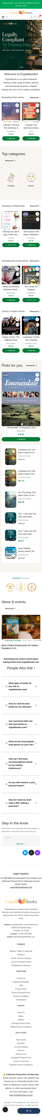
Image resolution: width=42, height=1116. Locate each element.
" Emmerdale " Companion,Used (21, 428)
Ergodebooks (11, 131)
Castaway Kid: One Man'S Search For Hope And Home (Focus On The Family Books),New (26, 472)
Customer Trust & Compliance (21, 1065)
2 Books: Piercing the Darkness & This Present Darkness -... (11, 126)
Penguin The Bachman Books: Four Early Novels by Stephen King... (31, 126)
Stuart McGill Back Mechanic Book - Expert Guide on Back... (11, 288)
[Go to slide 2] (22, 67)
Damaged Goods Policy (21, 1023)
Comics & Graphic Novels (21, 962)
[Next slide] (38, 121)
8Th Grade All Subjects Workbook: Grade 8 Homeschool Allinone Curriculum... (31, 288)
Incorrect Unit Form (21, 1061)
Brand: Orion (21, 431)
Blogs (21, 1016)
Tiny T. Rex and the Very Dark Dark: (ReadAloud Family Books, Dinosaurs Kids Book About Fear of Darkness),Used (27, 515)
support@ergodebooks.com (21, 887)
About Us (21, 1012)
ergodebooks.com (23, 1102)
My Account (21, 1040)
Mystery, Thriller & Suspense (21, 951)
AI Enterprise (21, 1000)
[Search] (6, 17)
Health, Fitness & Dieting (21, 958)
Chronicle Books (23, 520)
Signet (31, 131)
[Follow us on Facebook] (25, 852)
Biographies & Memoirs (21, 965)
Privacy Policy (21, 989)
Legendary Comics (31, 343)
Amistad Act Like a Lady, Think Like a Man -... (11, 233)
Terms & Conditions (21, 996)
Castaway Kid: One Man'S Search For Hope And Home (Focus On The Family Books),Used (27, 451)
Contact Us (21, 978)
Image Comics (11, 343)
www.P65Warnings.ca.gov (20, 1095)
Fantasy (11, 186)
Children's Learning (13, 640)
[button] (8, 122)
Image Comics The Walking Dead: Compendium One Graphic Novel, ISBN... (10, 338)
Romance (21, 955)
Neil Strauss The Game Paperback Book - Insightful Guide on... (31, 233)
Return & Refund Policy (21, 993)
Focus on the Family (24, 456)
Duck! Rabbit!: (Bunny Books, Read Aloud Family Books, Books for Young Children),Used (27, 550)
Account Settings (21, 1047)
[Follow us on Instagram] (37, 852)
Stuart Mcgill (11, 293)
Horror (31, 186)
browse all (34, 97)
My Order (21, 1043)
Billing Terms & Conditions (21, 1027)
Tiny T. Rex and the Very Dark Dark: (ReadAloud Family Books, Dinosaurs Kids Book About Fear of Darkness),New (27, 533)
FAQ (21, 985)
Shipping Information (21, 982)
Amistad (11, 238)
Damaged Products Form (21, 1058)
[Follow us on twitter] (31, 852)
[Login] (31, 17)
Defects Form (21, 1054)
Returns (21, 1050)
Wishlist (21, 1020)
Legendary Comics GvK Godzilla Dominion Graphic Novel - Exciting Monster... (31, 338)
